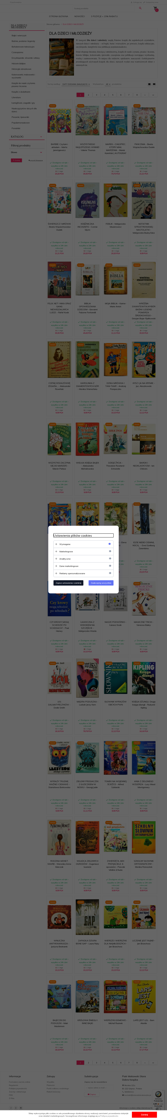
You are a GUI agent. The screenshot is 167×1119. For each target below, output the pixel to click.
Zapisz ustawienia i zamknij (68, 582)
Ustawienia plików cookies (72, 535)
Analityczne (65, 558)
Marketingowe (66, 551)
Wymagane (64, 544)
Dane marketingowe (68, 566)
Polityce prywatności (109, 1116)
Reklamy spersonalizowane (72, 573)
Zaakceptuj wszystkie (101, 582)
